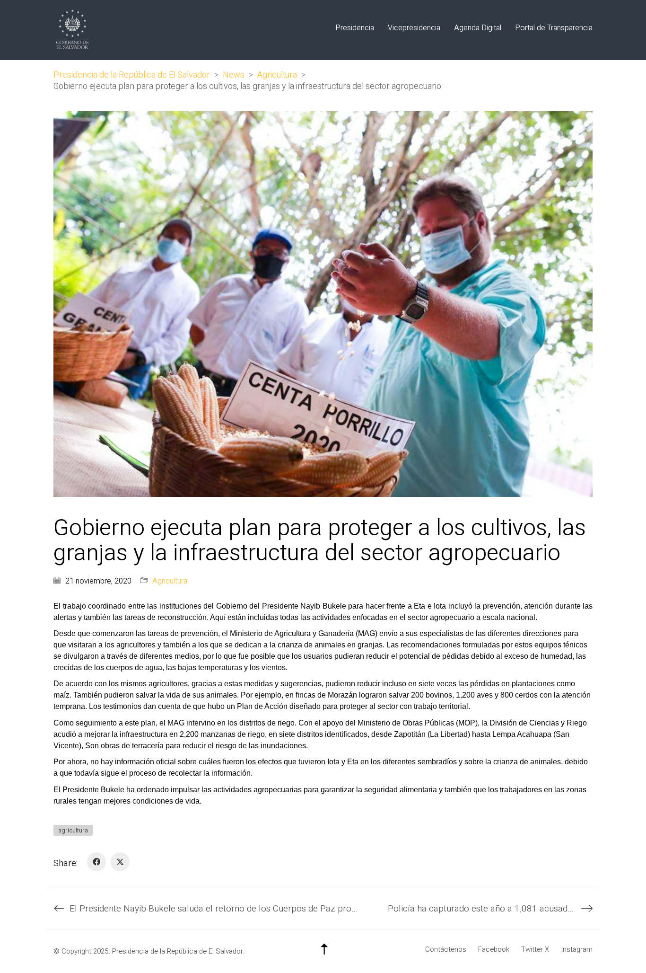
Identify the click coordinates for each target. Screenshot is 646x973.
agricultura (73, 830)
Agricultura (169, 581)
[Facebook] (96, 861)
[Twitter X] (120, 861)
